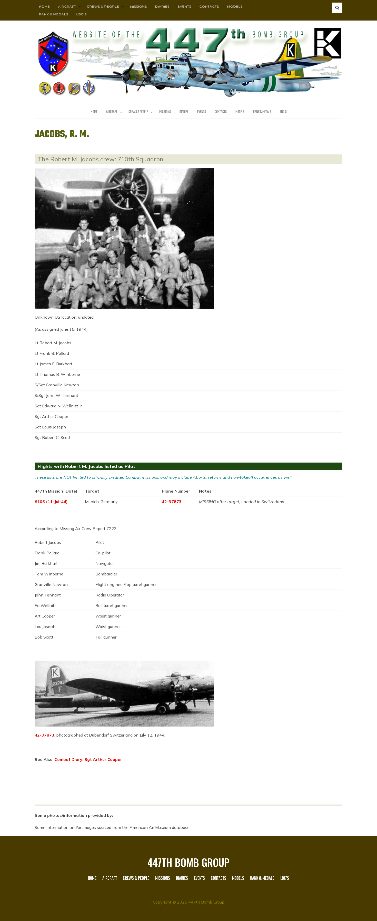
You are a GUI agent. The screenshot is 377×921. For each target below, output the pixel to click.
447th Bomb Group (188, 862)
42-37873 (172, 501)
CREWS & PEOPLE (103, 6)
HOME (44, 6)
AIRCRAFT (67, 6)
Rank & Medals (53, 14)
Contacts (209, 6)
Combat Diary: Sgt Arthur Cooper (88, 759)
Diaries (162, 6)
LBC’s (81, 14)
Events (184, 6)
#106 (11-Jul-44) (51, 501)
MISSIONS (138, 6)
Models (234, 6)
